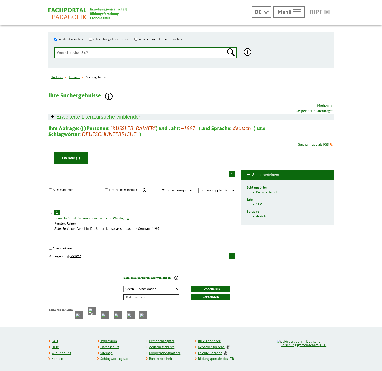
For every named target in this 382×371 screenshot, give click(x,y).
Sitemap (106, 353)
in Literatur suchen (70, 39)
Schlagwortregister (114, 359)
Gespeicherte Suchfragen (315, 111)
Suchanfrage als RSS (313, 144)
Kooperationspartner (164, 353)
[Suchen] (231, 53)
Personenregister (161, 341)
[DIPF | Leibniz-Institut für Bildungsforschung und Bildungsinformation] (320, 12)
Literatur (74, 77)
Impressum (108, 341)
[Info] (144, 190)
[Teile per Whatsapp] (105, 315)
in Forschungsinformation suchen (160, 39)
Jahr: (182, 128)
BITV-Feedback (209, 341)
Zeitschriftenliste (161, 347)
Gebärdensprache (211, 347)
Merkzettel (325, 106)
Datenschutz (109, 347)
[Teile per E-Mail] (131, 315)
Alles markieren (63, 189)
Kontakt (57, 359)
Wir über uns (61, 353)
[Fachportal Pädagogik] (87, 13)
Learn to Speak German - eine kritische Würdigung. (92, 218)
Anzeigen (56, 256)
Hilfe (55, 347)
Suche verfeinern (265, 175)
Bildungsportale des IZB (216, 359)
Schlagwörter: (92, 134)
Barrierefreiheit (160, 359)
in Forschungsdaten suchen (110, 39)
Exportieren (211, 289)
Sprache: (231, 128)
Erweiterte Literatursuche (98, 117)
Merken (75, 256)
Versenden (210, 297)
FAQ (55, 341)
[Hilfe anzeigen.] (247, 53)
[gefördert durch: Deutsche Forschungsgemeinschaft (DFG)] (305, 342)
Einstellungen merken (123, 189)
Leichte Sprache (210, 353)
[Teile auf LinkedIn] (118, 315)
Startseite (57, 77)
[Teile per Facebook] (79, 315)
